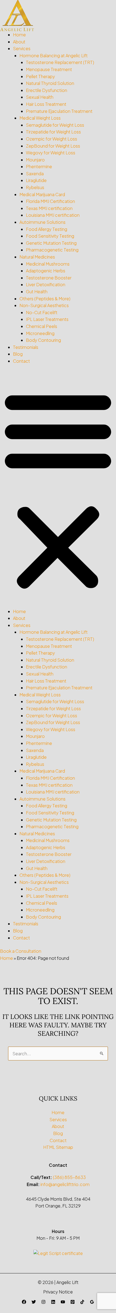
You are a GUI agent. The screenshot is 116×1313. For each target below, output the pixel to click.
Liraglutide (36, 180)
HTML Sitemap (58, 1147)
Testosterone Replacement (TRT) (60, 62)
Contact (21, 361)
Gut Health (36, 291)
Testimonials (25, 347)
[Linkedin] (53, 1302)
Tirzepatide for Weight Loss (53, 132)
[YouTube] (63, 1302)
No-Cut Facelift (41, 312)
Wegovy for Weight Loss (50, 152)
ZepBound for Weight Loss (53, 146)
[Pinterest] (72, 1302)
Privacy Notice (58, 1292)
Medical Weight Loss (40, 118)
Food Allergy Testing (46, 229)
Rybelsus (35, 187)
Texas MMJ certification (49, 208)
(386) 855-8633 (69, 1177)
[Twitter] (34, 1302)
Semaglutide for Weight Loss (55, 125)
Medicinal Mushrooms (48, 264)
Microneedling (40, 333)
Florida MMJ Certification (50, 201)
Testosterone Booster (48, 278)
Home (19, 34)
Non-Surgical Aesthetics (44, 305)
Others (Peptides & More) (44, 298)
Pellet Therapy (40, 76)
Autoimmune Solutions (42, 222)
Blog (18, 354)
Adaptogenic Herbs (45, 270)
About (19, 41)
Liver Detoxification (45, 284)
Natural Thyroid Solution (50, 83)
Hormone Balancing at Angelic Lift (53, 55)
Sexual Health (39, 97)
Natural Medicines (37, 257)
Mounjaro (35, 159)
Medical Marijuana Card (42, 194)
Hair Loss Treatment (46, 104)
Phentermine (39, 166)
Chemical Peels (41, 326)
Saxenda (35, 173)
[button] (58, 489)
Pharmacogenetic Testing (52, 250)
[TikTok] (82, 1302)
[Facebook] (24, 1302)
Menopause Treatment (49, 69)
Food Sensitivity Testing (50, 236)
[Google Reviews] (92, 1302)
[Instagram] (43, 1302)
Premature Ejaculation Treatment (59, 111)
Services (21, 48)
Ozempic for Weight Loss (51, 139)
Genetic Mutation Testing (51, 243)
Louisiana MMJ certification (53, 215)
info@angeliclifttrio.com (65, 1184)
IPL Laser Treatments (47, 319)
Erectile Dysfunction (46, 90)
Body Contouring (43, 340)
